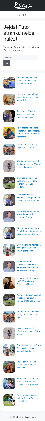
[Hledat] (6, 63)
